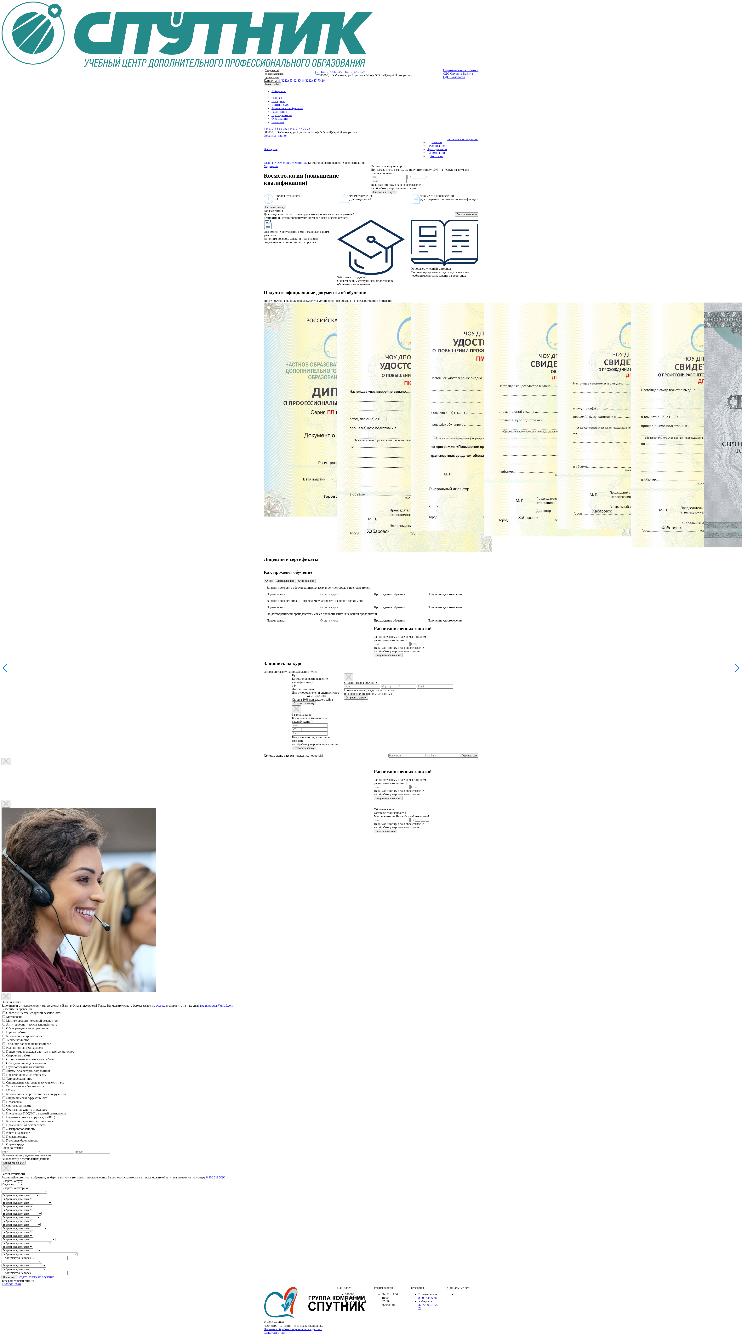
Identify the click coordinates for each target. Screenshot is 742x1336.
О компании (279, 118)
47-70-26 (424, 1304)
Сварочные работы (18, 1055)
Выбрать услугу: (12, 1181)
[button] (737, 668)
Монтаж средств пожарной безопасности (33, 1020)
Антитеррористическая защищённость (31, 1024)
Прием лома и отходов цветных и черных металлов (40, 1051)
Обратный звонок (455, 70)
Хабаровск (278, 91)
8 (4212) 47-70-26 (354, 71)
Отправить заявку (304, 703)
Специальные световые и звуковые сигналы (35, 1082)
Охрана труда (15, 1144)
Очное (269, 580)
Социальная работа (18, 1105)
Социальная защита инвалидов (26, 1109)
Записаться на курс (383, 192)
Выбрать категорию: (15, 1188)
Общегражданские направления (27, 1028)
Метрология (14, 1016)
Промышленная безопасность (25, 1125)
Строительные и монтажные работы (30, 1059)
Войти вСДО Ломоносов (458, 75)
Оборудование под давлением (26, 1063)
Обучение (283, 162)
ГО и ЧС (12, 1090)
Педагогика (14, 1101)
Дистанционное (285, 580)
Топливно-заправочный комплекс (28, 1043)
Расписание (279, 111)
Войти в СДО (280, 104)
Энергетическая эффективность (27, 1098)
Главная (276, 97)
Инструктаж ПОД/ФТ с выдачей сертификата (36, 1113)
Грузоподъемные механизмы (25, 1067)
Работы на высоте (18, 1132)
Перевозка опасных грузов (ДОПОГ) (30, 1117)
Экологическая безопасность (25, 1086)
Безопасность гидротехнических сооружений (36, 1094)
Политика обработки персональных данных (293, 1329)
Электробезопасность (20, 1129)
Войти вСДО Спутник (460, 71)
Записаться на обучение (287, 108)
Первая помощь (16, 1136)
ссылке (160, 1005)
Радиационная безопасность (24, 1047)
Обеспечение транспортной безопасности (33, 1013)
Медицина (299, 162)
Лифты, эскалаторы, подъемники (28, 1071)
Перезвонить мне (467, 214)
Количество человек (17, 1257)
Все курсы (278, 101)
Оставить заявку (275, 207)
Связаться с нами (275, 1332)
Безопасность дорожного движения (29, 1121)
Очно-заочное (306, 580)
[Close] (296, 709)
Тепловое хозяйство (19, 1078)
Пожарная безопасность (22, 1140)
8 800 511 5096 (215, 1177)
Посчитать (9, 1277)
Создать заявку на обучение (36, 1277)
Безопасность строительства (24, 1036)
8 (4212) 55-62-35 (330, 71)
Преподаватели (281, 115)
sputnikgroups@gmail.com (216, 1005)
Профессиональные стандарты (26, 1074)
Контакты (277, 122)
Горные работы (16, 1032)
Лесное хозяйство (17, 1040)
